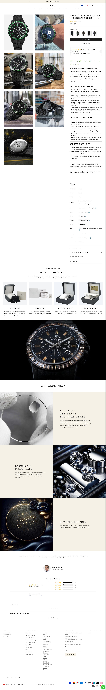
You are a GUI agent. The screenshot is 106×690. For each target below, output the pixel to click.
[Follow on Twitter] (8, 678)
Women (34, 8)
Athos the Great (46, 641)
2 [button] (51, 609)
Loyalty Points (74, 8)
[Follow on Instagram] (11, 678)
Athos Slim (45, 644)
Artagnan (45, 638)
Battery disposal (29, 654)
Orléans (45, 661)
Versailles (45, 669)
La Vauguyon (46, 651)
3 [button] (53, 609)
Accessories (51, 8)
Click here (81, 242)
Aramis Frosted (46, 636)
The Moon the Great (47, 649)
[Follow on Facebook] (4, 678)
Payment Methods (30, 637)
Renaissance (46, 666)
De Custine (45, 648)
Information (62, 8)
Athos (44, 639)
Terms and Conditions (31, 642)
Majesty (45, 656)
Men (28, 8)
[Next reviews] (101, 51)
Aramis (44, 634)
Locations (28, 633)
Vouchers (5, 638)
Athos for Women (47, 643)
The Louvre (45, 653)
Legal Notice (29, 652)
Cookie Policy (29, 647)
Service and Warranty (31, 640)
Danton (44, 646)
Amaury (45, 633)
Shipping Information (30, 635)
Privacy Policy (29, 645)
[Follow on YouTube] (19, 678)
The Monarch (46, 654)
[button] (87, 6)
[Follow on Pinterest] (15, 678)
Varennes (45, 668)
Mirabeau (45, 658)
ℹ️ (95, 208)
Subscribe (70, 654)
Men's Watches (7, 633)
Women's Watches (7, 634)
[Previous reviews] (71, 51)
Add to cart (86, 39)
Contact (27, 649)
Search (89, 633)
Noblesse (45, 659)
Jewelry (42, 8)
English (20, 684)
